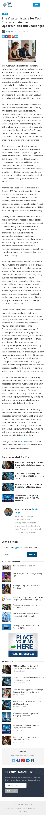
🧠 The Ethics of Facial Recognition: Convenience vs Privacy (26, 738)
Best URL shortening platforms (24, 566)
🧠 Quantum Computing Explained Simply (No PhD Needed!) (27, 498)
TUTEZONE (25, 441)
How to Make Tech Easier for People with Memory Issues (29, 485)
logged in (17, 547)
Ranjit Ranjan (11, 31)
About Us (9, 808)
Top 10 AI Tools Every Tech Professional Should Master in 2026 (29, 476)
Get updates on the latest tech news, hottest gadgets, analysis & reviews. (23, 779)
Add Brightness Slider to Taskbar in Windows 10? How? (26, 626)
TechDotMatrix (26, 804)
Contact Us (20, 808)
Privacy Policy (33, 808)
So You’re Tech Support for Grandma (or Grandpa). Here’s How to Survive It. (28, 691)
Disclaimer (23, 811)
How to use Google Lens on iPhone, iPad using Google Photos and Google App (28, 598)
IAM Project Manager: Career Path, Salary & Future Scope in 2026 (29, 465)
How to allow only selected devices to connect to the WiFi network (27, 615)
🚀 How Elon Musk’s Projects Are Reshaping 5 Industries (25, 714)
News (5, 14)
